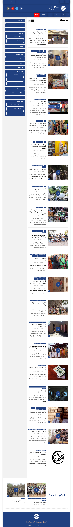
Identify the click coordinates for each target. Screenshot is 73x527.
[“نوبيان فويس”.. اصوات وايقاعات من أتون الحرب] (58, 238)
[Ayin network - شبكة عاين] (58, 8)
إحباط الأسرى (42, 391)
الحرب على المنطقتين (35, 165)
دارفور (36, 99)
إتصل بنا (62, 1)
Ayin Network (41, 171)
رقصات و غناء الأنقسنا (39, 431)
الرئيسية (67, 14)
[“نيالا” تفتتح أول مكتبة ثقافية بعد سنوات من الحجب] (58, 148)
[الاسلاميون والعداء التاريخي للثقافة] (58, 457)
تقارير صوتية (20, 67)
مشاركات (21, 97)
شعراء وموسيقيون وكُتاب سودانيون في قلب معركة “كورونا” (37, 212)
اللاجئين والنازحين (19, 54)
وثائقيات (44, 388)
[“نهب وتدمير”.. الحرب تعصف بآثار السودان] (58, 36)
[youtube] (12, 8)
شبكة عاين (42, 35)
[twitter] (16, 8)
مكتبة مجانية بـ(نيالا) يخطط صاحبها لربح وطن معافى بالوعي (37, 80)
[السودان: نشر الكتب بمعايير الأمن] (58, 372)
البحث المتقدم (43, 14)
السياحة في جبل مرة (39, 189)
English (37, 14)
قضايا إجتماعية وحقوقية (33, 322)
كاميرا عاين (50, 14)
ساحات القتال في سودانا (18, 501)
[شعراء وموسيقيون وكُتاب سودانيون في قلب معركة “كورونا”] (58, 214)
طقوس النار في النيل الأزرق (37, 169)
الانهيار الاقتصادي (17, 74)
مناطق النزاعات (34, 429)
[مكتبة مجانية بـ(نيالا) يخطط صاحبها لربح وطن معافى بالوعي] (58, 81)
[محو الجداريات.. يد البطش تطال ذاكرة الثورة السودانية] (58, 127)
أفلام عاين (41, 51)
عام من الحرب (20, 88)
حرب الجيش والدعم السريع (41, 52)
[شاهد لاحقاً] (8, 8)
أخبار (63, 14)
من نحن (67, 1)
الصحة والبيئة (20, 50)
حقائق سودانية (17, 36)
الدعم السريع (18, 78)
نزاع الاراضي (18, 83)
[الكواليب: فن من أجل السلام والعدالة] (58, 307)
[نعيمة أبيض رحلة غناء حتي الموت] (58, 261)
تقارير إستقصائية (57, 14)
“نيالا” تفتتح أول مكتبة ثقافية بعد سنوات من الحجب (38, 146)
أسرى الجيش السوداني (39, 502)
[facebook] (21, 8)
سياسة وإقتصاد (42, 409)
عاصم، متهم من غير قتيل (38, 412)
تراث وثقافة (37, 29)
